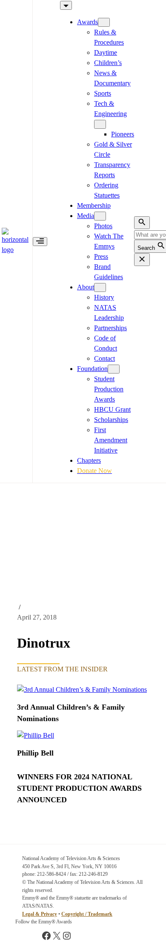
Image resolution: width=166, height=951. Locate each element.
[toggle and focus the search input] (142, 222)
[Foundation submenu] (114, 369)
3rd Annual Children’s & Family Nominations (71, 713)
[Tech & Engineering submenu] (100, 124)
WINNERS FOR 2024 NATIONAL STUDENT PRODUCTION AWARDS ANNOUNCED (79, 788)
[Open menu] (40, 241)
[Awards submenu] (104, 22)
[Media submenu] (100, 216)
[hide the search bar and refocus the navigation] (142, 259)
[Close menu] (66, 5)
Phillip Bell (35, 753)
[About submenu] (100, 287)
